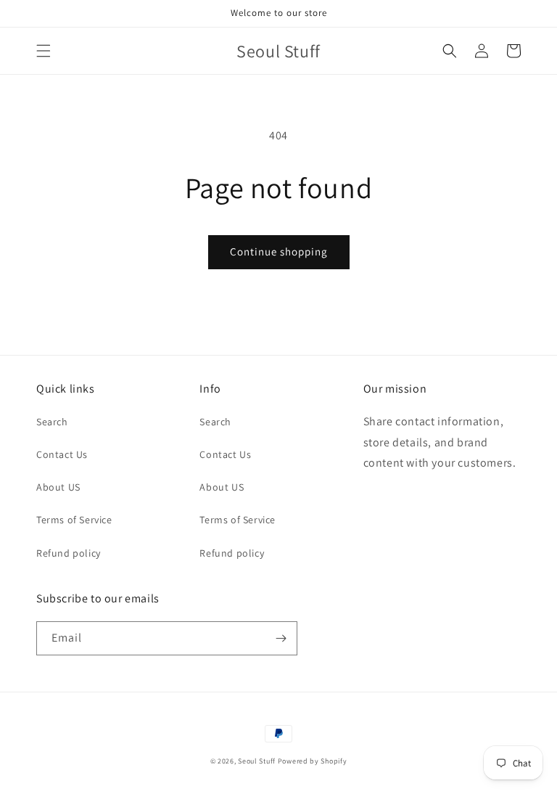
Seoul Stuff (257, 761)
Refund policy (68, 553)
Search (52, 421)
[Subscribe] (281, 638)
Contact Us (62, 454)
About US (58, 487)
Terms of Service (74, 519)
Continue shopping (279, 251)
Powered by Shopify (312, 761)
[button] (43, 51)
